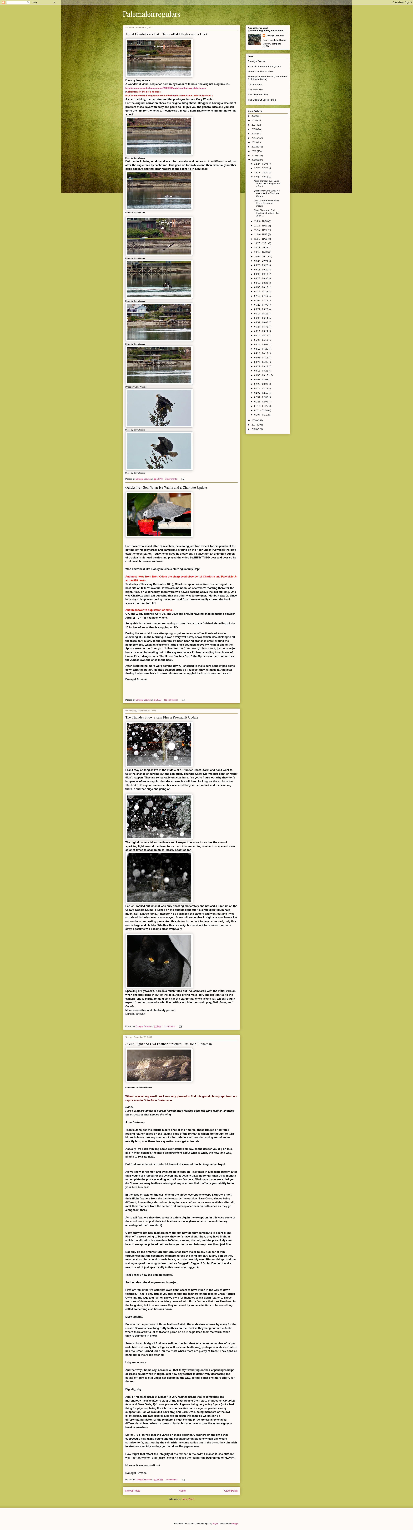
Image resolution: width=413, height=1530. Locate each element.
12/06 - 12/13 (261, 177)
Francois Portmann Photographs (264, 66)
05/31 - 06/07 (261, 322)
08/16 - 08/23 (261, 283)
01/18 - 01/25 (261, 406)
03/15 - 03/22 (261, 370)
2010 (254, 155)
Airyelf (215, 1523)
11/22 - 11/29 (261, 225)
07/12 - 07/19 (261, 296)
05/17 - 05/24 (261, 331)
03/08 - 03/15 (261, 375)
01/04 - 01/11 (261, 414)
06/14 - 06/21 (261, 313)
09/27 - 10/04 (261, 260)
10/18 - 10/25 (261, 247)
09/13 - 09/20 (261, 269)
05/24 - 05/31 (261, 326)
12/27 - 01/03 (261, 163)
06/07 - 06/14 (261, 318)
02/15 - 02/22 (261, 388)
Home (182, 1490)
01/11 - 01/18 (261, 410)
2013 (254, 142)
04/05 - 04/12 (261, 357)
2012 (254, 146)
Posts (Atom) (188, 1499)
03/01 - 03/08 (261, 379)
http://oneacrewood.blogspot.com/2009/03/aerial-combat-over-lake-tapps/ (165, 88)
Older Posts (231, 1490)
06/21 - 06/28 (261, 309)
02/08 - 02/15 (261, 392)
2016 (254, 129)
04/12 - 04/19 (261, 353)
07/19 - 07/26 (261, 291)
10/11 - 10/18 (261, 252)
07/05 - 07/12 (261, 300)
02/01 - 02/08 (261, 397)
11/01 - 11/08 (261, 239)
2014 (254, 138)
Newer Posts (132, 1490)
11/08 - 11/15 (261, 234)
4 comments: (172, 1479)
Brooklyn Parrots (256, 61)
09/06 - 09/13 (261, 274)
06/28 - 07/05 (261, 304)
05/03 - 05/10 (261, 340)
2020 (254, 116)
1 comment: (170, 1026)
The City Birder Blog (258, 94)
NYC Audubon (255, 84)
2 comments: (171, 479)
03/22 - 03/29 (261, 366)
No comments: (171, 700)
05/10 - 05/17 (261, 335)
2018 (254, 120)
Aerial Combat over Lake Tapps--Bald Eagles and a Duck (166, 34)
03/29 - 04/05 (261, 362)
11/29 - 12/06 (261, 221)
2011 (254, 151)
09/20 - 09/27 (261, 265)
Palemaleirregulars (151, 13)
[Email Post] (182, 479)
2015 (254, 133)
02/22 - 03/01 (261, 384)
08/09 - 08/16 (261, 287)
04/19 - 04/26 (261, 348)
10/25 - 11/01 (261, 243)
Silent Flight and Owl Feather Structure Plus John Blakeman (168, 1043)
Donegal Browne (275, 35)
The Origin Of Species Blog (262, 99)
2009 (254, 160)
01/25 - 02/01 (261, 401)
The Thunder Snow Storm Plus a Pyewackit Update (161, 717)
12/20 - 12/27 (261, 168)
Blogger (234, 1523)
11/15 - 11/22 (261, 230)
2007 (254, 424)
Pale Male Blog (255, 89)
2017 (254, 124)
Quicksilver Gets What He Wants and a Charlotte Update (166, 487)
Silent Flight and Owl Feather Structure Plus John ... (266, 213)
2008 (254, 420)
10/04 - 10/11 (261, 256)
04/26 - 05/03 (261, 344)
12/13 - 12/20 (261, 172)
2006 (254, 429)
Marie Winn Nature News (260, 71)
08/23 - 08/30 (261, 278)
